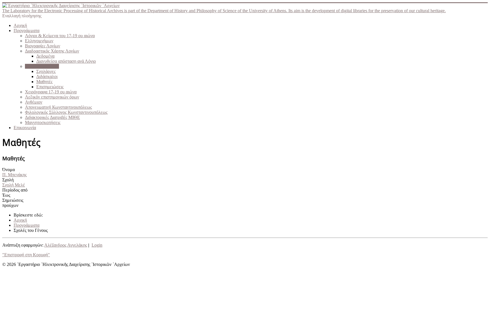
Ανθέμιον (33, 102)
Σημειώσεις (12, 200)
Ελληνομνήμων (39, 40)
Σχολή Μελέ (13, 184)
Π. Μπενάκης (14, 174)
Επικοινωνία (25, 127)
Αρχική (20, 25)
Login (97, 245)
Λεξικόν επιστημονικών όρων (52, 97)
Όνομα (8, 169)
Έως (6, 195)
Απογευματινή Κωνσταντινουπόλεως (58, 107)
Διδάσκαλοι (47, 76)
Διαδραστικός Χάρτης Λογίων (52, 51)
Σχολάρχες (46, 71)
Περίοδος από (15, 190)
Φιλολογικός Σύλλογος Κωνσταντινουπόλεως (66, 112)
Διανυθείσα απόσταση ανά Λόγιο (66, 61)
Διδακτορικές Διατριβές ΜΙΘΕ (52, 117)
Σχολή (8, 179)
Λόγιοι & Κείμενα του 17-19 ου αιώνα (60, 35)
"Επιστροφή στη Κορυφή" (26, 254)
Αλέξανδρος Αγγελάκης (65, 245)
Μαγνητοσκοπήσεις (42, 122)
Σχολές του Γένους (42, 66)
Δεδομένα (45, 56)
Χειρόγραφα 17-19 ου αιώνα (51, 91)
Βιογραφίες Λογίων (42, 45)
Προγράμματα (26, 30)
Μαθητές (44, 81)
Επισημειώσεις (50, 86)
